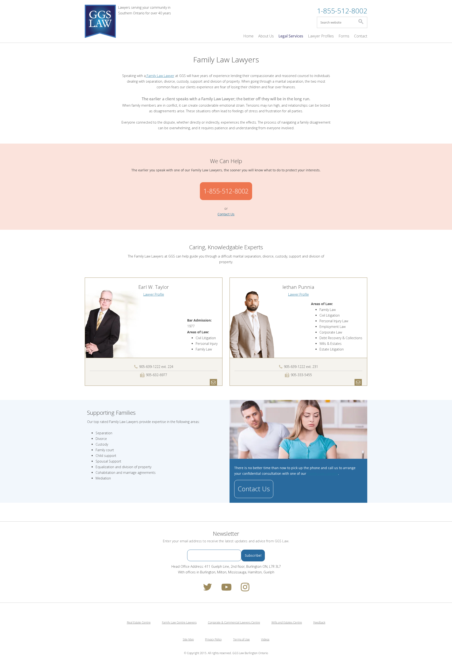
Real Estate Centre (139, 622)
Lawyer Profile (153, 294)
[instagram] (245, 589)
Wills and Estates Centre (286, 622)
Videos (265, 639)
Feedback (319, 622)
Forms (344, 36)
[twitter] (207, 589)
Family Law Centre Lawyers (179, 622)
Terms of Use (241, 639)
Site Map (188, 639)
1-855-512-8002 (342, 11)
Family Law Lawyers (322, 473)
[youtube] (226, 589)
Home (248, 36)
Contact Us (254, 488)
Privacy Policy (213, 639)
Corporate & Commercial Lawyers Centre (234, 622)
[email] (213, 382)
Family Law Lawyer (160, 75)
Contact (360, 36)
